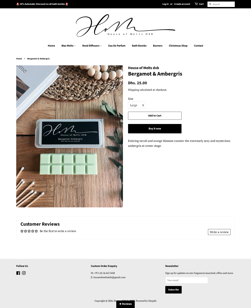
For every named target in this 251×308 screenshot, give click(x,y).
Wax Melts (67, 46)
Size (130, 99)
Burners (157, 46)
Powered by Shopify (146, 300)
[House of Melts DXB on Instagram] (24, 273)
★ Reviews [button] (125, 304)
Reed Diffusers (91, 46)
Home (51, 46)
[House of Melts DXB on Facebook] (18, 273)
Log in (165, 4)
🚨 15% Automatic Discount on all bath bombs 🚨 (42, 4)
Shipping (133, 90)
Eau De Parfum (117, 46)
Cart (201, 4)
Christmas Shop (178, 46)
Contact (198, 46)
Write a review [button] (219, 232)
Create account (182, 4)
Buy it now (155, 128)
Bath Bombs (139, 46)
